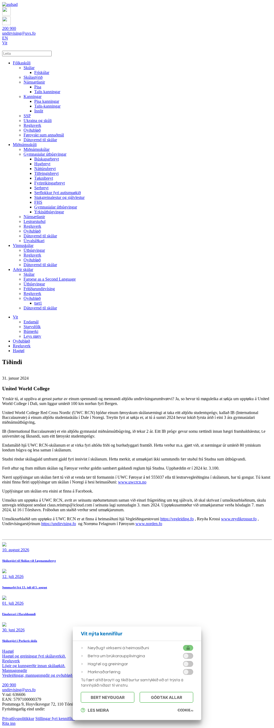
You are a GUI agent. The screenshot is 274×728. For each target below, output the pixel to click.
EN (5, 38)
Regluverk (32, 125)
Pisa (37, 87)
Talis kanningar (47, 91)
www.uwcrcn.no (132, 482)
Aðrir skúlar (23, 269)
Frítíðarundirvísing (39, 288)
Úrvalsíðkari (34, 240)
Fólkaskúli (22, 63)
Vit (4, 43)
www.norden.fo (148, 523)
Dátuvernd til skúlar (40, 139)
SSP (27, 115)
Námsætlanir (34, 82)
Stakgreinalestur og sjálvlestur (59, 197)
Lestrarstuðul (34, 221)
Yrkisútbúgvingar (49, 212)
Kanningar (32, 96)
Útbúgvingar (34, 250)
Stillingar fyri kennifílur (55, 718)
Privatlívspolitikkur (18, 718)
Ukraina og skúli (38, 120)
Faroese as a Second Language (50, 279)
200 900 (9, 28)
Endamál (31, 322)
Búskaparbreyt (46, 159)
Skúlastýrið (33, 77)
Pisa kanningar (46, 101)
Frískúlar (41, 72)
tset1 (38, 303)
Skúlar (29, 67)
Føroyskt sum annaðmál (44, 135)
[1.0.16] (185, 710)
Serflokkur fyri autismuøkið (57, 192)
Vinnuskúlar (23, 245)
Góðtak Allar (166, 697)
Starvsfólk (32, 326)
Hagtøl (18, 350)
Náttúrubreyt (45, 168)
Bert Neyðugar (108, 697)
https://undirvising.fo (58, 523)
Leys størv (32, 336)
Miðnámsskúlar (37, 149)
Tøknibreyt (43, 178)
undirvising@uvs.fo (19, 33)
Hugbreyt (42, 164)
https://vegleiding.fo (177, 519)
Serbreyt (41, 188)
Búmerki (31, 331)
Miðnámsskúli (25, 144)
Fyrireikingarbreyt (49, 183)
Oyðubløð (32, 130)
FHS (38, 202)
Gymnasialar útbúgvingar (45, 154)
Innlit (38, 111)
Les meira (98, 710)
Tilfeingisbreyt (46, 173)
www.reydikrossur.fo (239, 519)
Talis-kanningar (47, 106)
